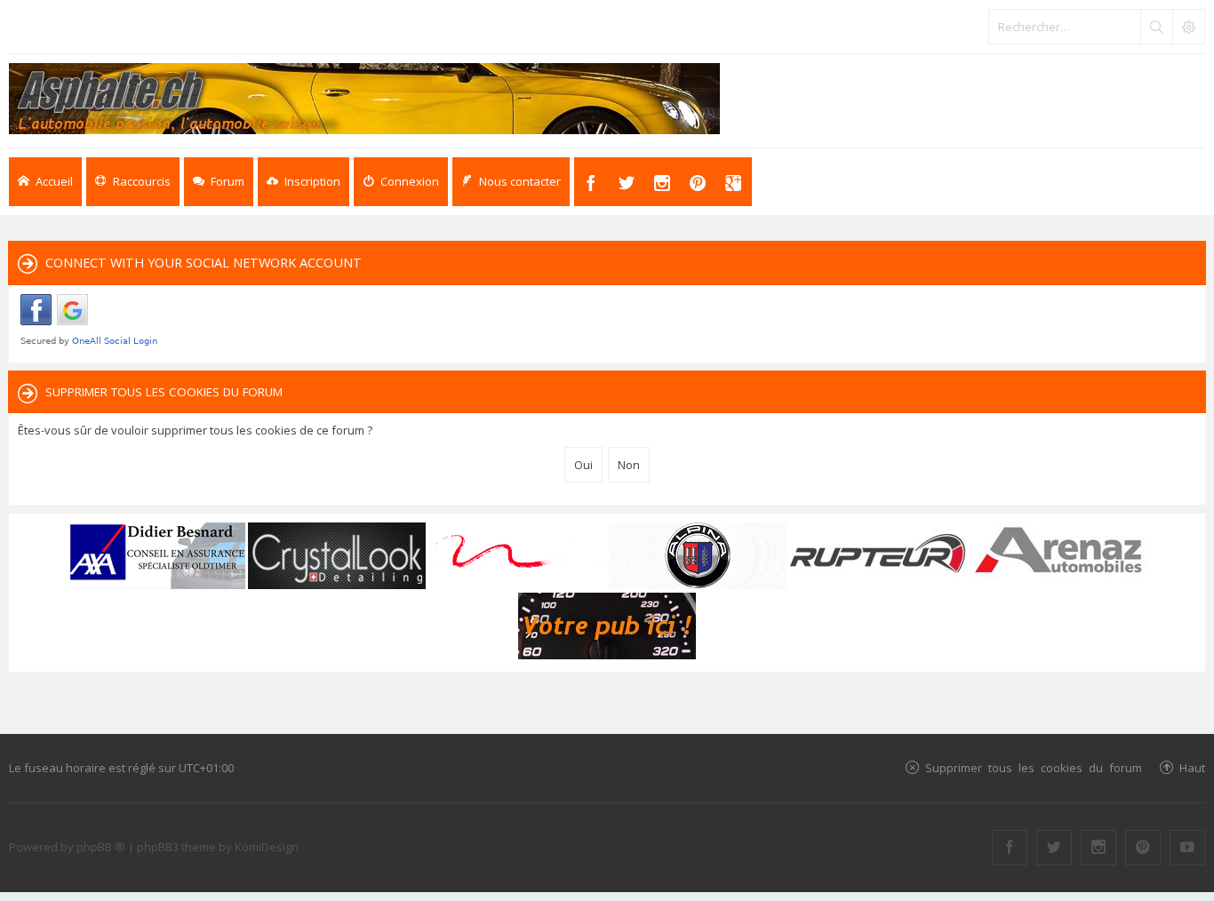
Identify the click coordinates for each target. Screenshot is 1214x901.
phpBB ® (100, 847)
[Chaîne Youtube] (1187, 847)
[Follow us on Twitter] (1054, 847)
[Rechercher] (1156, 27)
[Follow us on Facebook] (1009, 847)
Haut (1192, 767)
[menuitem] (303, 181)
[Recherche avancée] (1188, 27)
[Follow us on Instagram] (1098, 847)
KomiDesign (267, 847)
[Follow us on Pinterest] (1143, 847)
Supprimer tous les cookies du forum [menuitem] (1033, 767)
